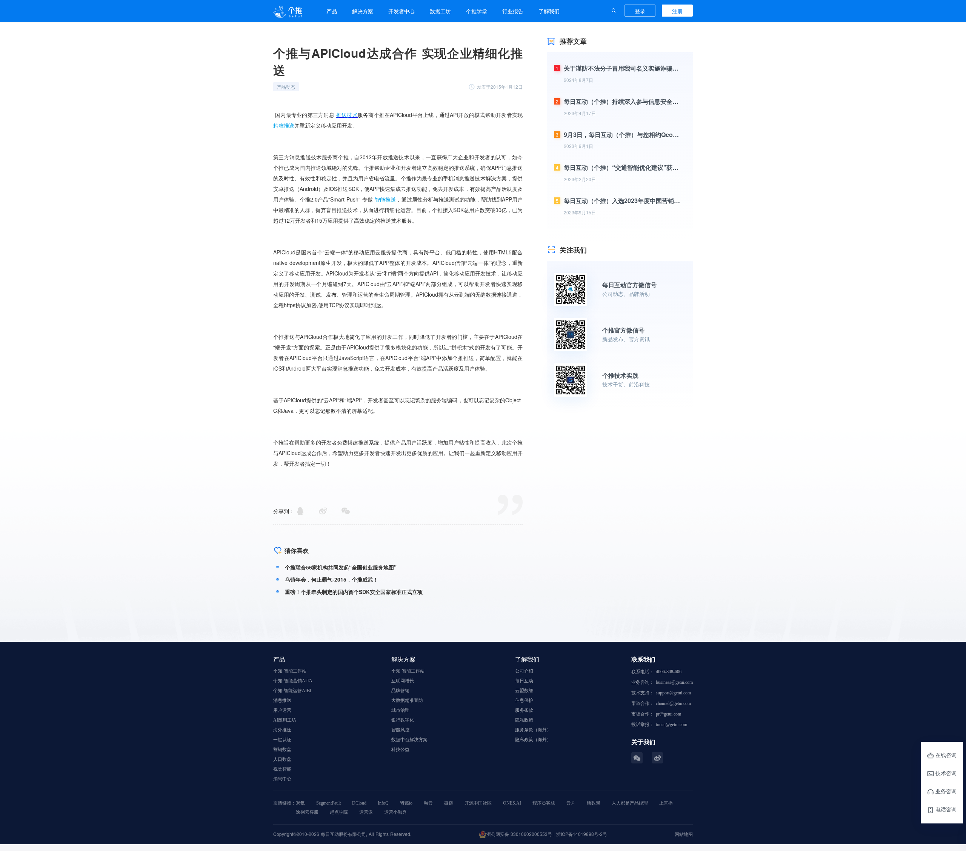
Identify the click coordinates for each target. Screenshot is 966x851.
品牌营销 (400, 690)
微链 (448, 803)
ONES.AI (512, 803)
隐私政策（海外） (533, 739)
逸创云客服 (307, 812)
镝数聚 (593, 803)
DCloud (359, 803)
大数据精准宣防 (407, 700)
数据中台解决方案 (409, 739)
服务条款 (524, 710)
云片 (570, 803)
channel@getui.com (673, 703)
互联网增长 (402, 680)
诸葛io (406, 803)
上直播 (666, 803)
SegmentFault (328, 803)
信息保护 (524, 700)
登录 (640, 11)
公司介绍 (524, 671)
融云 (428, 803)
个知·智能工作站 (289, 671)
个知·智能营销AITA (292, 680)
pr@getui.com (668, 714)
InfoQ (383, 803)
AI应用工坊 (284, 720)
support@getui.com (673, 693)
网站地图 (684, 834)
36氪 (300, 803)
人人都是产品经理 (630, 803)
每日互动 (524, 680)
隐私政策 (524, 720)
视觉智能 (282, 769)
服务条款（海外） (533, 730)
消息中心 (282, 779)
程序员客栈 (543, 803)
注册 (677, 11)
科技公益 (400, 749)
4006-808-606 (668, 671)
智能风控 (400, 730)
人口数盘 (282, 759)
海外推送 (282, 730)
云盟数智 (524, 690)
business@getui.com (674, 682)
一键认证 (282, 739)
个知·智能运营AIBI (292, 690)
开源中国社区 (478, 803)
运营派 (366, 812)
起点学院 (339, 812)
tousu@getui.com (671, 724)
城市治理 (400, 710)
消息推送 (282, 700)
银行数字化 (402, 720)
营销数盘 (282, 749)
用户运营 (282, 710)
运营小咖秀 (395, 812)
